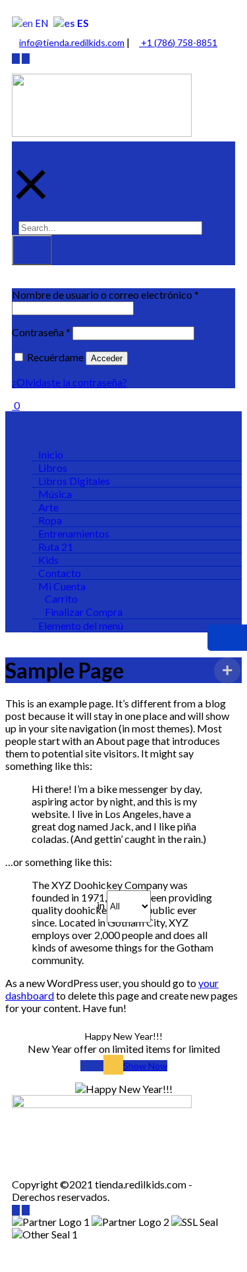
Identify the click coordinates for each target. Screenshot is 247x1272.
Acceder (107, 358)
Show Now (145, 1065)
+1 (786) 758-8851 (178, 42)
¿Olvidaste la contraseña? (69, 382)
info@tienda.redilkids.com (71, 42)
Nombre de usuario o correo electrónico (105, 294)
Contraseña (41, 332)
